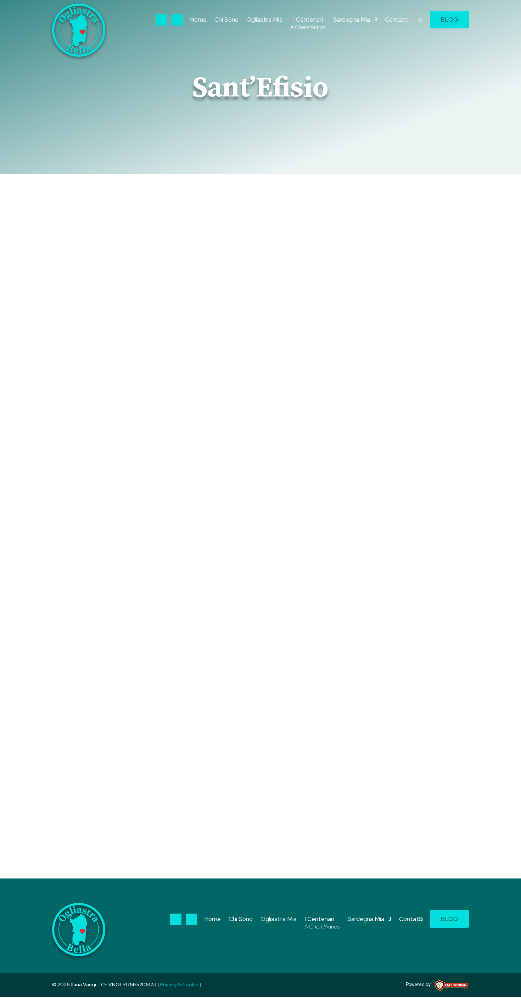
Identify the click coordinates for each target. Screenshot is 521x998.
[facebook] (161, 20)
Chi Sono (226, 20)
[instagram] (177, 20)
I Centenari (307, 24)
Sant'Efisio (99, 790)
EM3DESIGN (454, 986)
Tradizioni (203, 790)
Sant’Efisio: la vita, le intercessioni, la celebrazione (162, 777)
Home (198, 20)
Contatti (397, 20)
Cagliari (69, 790)
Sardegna (131, 790)
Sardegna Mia (351, 20)
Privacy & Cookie (179, 984)
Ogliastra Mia (264, 20)
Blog (449, 19)
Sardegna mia (167, 790)
